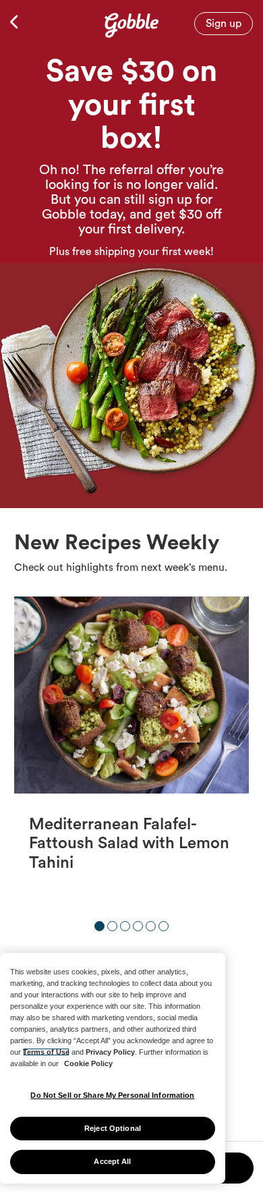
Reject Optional (112, 1128)
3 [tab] (125, 926)
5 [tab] (151, 926)
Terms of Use (46, 1052)
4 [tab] (138, 926)
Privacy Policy (110, 1052)
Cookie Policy (88, 1063)
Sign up (223, 23)
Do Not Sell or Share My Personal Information (112, 1095)
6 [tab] (163, 926)
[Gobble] (132, 22)
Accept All (112, 1161)
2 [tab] (112, 926)
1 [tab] (99, 926)
